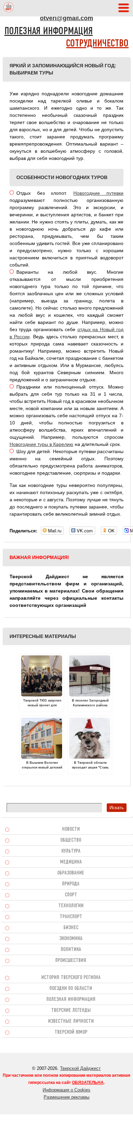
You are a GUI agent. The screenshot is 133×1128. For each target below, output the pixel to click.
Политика (71, 949)
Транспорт (71, 916)
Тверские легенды (71, 1010)
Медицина (71, 862)
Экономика (71, 938)
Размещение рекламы (66, 1097)
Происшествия (70, 960)
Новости (71, 829)
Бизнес (70, 927)
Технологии (71, 905)
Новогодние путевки (98, 193)
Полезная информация (48, 31)
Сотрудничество (97, 44)
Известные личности (71, 1021)
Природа (70, 884)
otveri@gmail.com (66, 18)
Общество (70, 840)
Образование (70, 873)
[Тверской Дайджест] (8, 8)
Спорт (71, 895)
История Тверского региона (71, 977)
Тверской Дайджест (80, 1068)
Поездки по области (70, 988)
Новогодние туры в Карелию (41, 444)
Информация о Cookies (66, 1089)
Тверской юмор (71, 1032)
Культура (70, 851)
